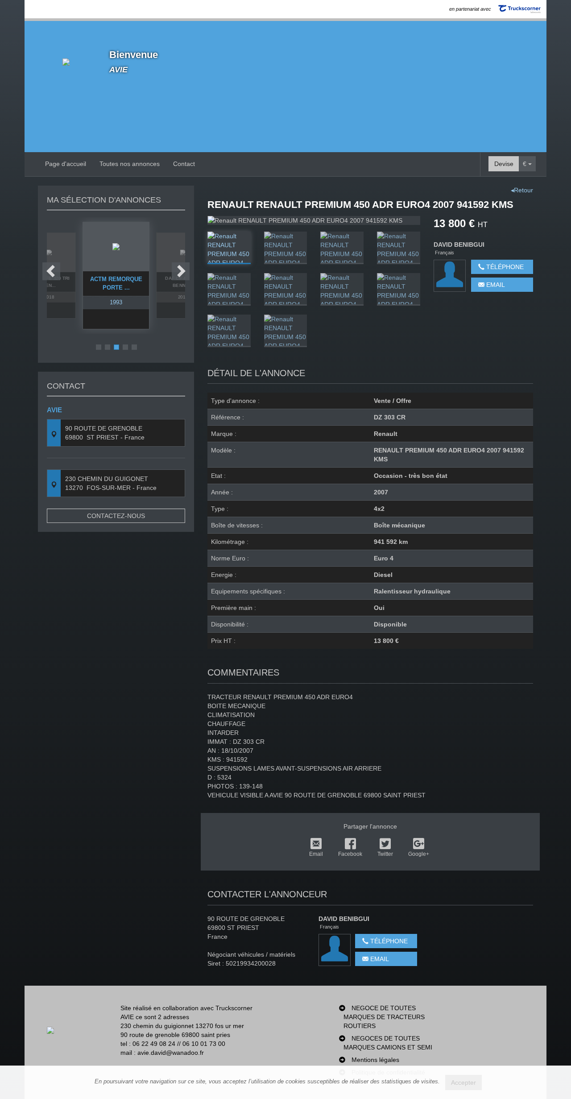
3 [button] (116, 347)
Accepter (463, 1082)
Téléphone (504, 266)
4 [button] (125, 347)
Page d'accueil (65, 163)
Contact (184, 163)
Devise (503, 163)
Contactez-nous (116, 515)
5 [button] (134, 347)
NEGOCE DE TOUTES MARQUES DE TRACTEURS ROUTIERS (384, 1016)
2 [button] (107, 347)
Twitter (385, 854)
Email (494, 284)
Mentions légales (375, 1059)
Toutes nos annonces (129, 163)
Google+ (418, 854)
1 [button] (98, 347)
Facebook (350, 854)
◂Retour (522, 190)
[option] (116, 275)
